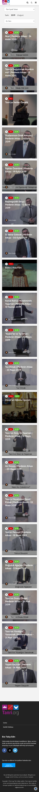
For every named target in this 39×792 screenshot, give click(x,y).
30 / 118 (16, 561)
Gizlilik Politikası (8, 727)
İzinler (5, 723)
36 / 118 (16, 330)
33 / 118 (16, 462)
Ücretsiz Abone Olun (9, 765)
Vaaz (10, 32)
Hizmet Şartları (24, 777)
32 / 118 (16, 495)
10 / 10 (17, 396)
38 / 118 (16, 231)
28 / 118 (16, 627)
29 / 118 (16, 594)
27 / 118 (16, 660)
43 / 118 (16, 32)
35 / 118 (16, 363)
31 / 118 (16, 528)
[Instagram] (9, 750)
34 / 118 (16, 429)
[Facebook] (4, 750)
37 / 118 (16, 297)
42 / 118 (16, 65)
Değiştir (20, 15)
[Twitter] (15, 750)
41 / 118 (16, 131)
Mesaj (10, 264)
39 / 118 (16, 197)
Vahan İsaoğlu (12, 55)
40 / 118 (16, 164)
